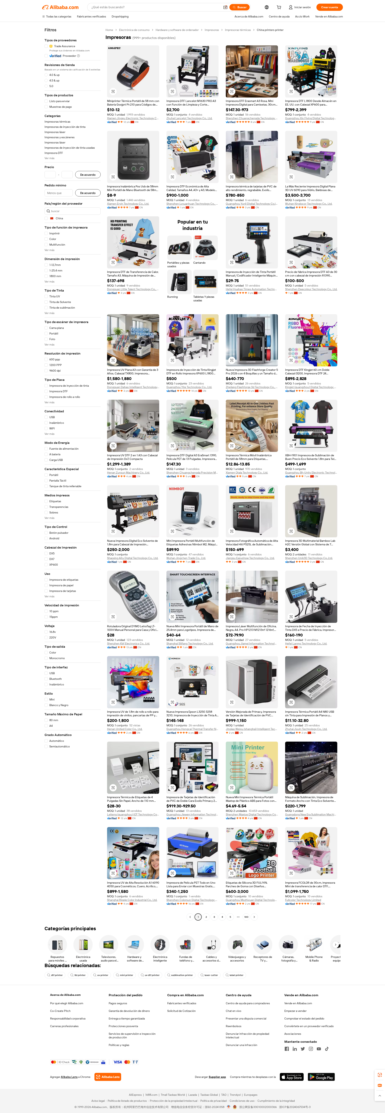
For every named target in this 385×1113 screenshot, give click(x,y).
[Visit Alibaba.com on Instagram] (310, 1048)
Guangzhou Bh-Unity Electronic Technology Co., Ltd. (311, 472)
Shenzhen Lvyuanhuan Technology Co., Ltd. (192, 203)
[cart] (280, 7)
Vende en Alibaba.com (298, 1003)
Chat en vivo (233, 1010)
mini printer (126, 975)
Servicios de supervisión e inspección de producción (132, 1035)
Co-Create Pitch (60, 1010)
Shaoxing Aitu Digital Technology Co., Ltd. (132, 558)
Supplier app (217, 1076)
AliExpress (135, 1094)
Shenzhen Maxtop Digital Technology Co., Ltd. (252, 814)
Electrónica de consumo (134, 30)
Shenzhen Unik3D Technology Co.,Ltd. (309, 558)
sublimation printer (182, 975)
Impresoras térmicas (238, 30)
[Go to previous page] (190, 917)
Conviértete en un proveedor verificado (309, 1026)
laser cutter (211, 975)
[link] (380, 1075)
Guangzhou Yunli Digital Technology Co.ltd (252, 203)
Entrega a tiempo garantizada (127, 1018)
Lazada (192, 1094)
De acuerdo (88, 174)
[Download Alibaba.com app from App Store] (292, 1077)
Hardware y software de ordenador (177, 30)
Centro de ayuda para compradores (248, 1003)
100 (246, 917)
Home (109, 30)
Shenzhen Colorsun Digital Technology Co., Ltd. (192, 900)
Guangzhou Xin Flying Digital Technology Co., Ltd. (311, 118)
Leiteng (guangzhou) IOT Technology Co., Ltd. (133, 814)
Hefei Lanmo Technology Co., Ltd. (306, 643)
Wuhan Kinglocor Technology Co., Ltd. (308, 203)
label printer (236, 975)
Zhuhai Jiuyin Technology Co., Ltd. (306, 729)
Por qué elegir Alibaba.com (66, 1003)
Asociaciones (292, 1033)
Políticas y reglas (119, 1045)
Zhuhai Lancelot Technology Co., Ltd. (189, 118)
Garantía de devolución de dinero (129, 1010)
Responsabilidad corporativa (67, 1018)
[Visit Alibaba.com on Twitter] (302, 1048)
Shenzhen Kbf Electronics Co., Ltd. (128, 643)
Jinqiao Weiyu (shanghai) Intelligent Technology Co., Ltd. (252, 729)
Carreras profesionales (64, 1026)
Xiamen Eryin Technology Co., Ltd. (128, 203)
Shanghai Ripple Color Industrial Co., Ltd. (132, 900)
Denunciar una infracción (241, 1045)
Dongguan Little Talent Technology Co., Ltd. (133, 289)
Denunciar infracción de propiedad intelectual (247, 1035)
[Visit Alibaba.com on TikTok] (326, 1048)
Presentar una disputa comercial (246, 1018)
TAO (223, 1094)
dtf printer (57, 975)
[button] (225, 7)
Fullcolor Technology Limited (303, 900)
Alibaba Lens (69, 1076)
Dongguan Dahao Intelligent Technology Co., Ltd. (133, 387)
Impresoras (212, 30)
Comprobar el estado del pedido (304, 1018)
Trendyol (235, 1094)
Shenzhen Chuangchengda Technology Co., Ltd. (252, 118)
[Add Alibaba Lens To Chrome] (107, 1077)
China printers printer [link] (270, 30)
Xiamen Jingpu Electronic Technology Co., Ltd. (133, 118)
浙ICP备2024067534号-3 (295, 1107)
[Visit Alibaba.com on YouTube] (318, 1048)
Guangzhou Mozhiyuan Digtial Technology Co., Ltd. (252, 900)
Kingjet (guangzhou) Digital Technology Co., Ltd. (311, 387)
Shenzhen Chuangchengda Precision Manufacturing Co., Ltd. (192, 472)
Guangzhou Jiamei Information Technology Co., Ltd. (252, 643)
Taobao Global (209, 1094)
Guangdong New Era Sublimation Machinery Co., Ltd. (311, 814)
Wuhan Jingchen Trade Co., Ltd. (186, 558)
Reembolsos (233, 1026)
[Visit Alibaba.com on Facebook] (286, 1048)
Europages (250, 1094)
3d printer (80, 975)
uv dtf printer (152, 975)
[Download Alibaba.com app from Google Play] (321, 1077)
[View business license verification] (229, 1107)
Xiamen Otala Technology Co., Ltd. (247, 472)
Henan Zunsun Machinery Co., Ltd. (128, 472)
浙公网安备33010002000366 (258, 1107)
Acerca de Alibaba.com (65, 994)
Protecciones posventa (123, 1026)
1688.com (151, 1094)
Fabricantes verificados (181, 1003)
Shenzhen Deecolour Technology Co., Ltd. (311, 289)
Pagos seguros (118, 1003)
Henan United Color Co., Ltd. (124, 729)
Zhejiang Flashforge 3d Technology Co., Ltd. (252, 387)
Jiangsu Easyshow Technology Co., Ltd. (250, 558)
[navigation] (73, 474)
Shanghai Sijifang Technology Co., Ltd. (189, 643)
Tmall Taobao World (173, 1094)
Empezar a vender (295, 1010)
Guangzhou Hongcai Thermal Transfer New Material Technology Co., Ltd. (192, 729)
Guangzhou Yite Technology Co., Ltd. (189, 387)
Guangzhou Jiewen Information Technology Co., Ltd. (192, 814)
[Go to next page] (254, 917)
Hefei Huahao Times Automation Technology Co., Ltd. (252, 289)
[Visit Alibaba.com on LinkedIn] (294, 1048)
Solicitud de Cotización (181, 1010)
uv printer (102, 975)
